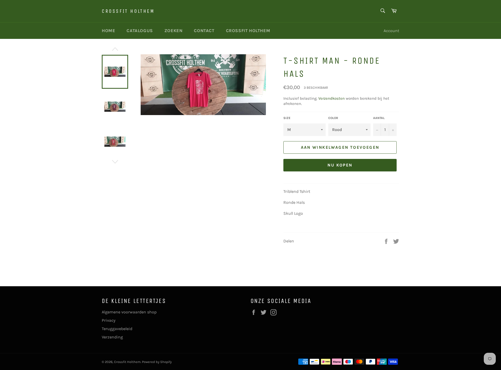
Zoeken (173, 30)
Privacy (108, 320)
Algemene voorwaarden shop (129, 311)
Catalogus (140, 30)
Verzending (112, 337)
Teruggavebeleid (117, 328)
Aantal (379, 118)
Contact (204, 30)
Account (391, 30)
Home (108, 30)
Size (286, 118)
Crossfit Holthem (128, 11)
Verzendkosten (331, 98)
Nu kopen (339, 165)
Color (333, 118)
